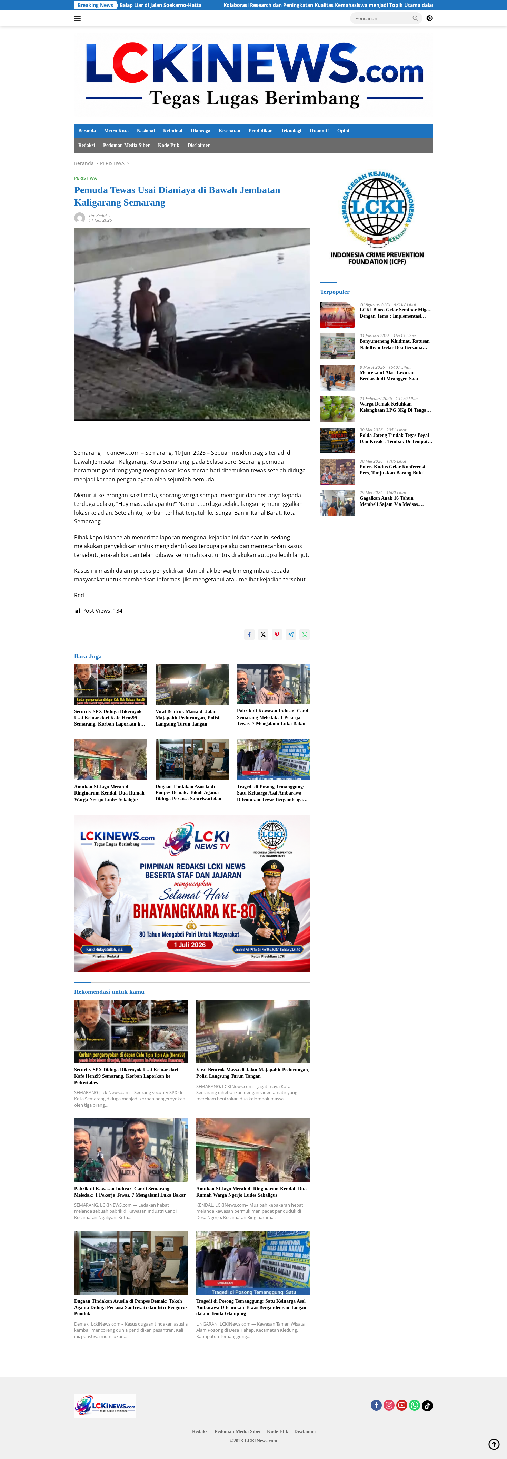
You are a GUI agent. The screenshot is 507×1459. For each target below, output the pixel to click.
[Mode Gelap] (429, 18)
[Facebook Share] (249, 634)
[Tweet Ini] (263, 634)
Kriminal (172, 130)
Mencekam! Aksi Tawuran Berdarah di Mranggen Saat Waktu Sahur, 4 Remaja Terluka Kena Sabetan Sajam (394, 376)
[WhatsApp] (414, 1406)
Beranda (87, 130)
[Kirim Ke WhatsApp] (304, 634)
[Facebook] (376, 1406)
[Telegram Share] (291, 634)
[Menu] (78, 18)
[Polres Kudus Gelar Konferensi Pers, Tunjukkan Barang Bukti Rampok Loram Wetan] (337, 472)
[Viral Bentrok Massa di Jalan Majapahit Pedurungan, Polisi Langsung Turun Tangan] (192, 684)
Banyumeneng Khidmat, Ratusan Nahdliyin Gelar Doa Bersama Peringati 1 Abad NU (395, 345)
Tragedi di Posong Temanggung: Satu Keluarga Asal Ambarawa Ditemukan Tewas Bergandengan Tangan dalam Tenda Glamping (271, 793)
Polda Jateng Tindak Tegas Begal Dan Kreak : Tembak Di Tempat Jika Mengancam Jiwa (394, 439)
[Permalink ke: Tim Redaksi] (79, 217)
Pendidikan (261, 130)
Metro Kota (116, 130)
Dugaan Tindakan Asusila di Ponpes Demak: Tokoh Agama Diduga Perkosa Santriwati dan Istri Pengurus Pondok (188, 793)
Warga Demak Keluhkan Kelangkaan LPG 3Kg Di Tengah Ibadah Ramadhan (394, 407)
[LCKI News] (253, 74)
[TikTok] (427, 1405)
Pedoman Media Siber (126, 145)
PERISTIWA (85, 178)
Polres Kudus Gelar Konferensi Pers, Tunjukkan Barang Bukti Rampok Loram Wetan (392, 470)
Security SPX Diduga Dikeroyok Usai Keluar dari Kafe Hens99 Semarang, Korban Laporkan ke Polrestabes (108, 718)
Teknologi (291, 130)
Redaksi (86, 145)
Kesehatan (229, 130)
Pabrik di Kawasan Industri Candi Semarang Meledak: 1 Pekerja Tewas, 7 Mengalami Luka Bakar (273, 717)
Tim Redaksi (99, 215)
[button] (416, 17)
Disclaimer (199, 145)
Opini (343, 130)
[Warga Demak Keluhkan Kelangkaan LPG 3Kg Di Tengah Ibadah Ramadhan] (337, 409)
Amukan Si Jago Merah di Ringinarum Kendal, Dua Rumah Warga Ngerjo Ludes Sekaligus (109, 793)
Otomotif (319, 130)
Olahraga (200, 130)
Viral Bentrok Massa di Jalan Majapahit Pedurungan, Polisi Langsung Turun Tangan (187, 718)
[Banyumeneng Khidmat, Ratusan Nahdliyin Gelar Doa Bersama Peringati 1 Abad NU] (337, 346)
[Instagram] (389, 1406)
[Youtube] (401, 1406)
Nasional (146, 130)
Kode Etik (168, 145)
